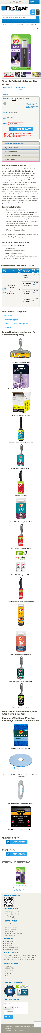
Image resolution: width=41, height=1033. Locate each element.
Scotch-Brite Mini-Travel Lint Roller (20, 888)
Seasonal (13, 25)
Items (20, 98)
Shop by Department (10, 930)
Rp (18, 957)
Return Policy (9, 1031)
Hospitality (24, 323)
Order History (8, 943)
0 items (34, 2)
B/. (16, 959)
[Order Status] (20, 2)
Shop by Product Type (11, 928)
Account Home (9, 941)
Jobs (6, 980)
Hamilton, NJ (8, 912)
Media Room (8, 976)
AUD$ (29, 955)
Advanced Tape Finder (11, 926)
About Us (7, 978)
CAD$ (10, 955)
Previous (33, 29)
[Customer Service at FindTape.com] (10, 2)
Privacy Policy (19, 1031)
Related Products (12, 151)
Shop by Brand (9, 932)
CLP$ (5, 957)
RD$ (15, 957)
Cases (27, 98)
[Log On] (13, 2)
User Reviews (10, 159)
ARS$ (24, 955)
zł (18, 959)
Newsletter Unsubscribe (11, 949)
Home (6, 25)
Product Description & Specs (15, 143)
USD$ (5, 955)
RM (5, 959)
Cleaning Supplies (11, 320)
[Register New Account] (17, 2)
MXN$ (16, 955)
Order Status (8, 945)
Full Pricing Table (13, 147)
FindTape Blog (9, 974)
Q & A (13, 155)
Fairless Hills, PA (9, 918)
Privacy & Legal (9, 970)
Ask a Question (7, 94)
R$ (33, 955)
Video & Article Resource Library (14, 934)
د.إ (21, 955)
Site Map (7, 972)
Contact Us (8, 966)
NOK (8, 959)
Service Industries (11, 323)
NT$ (34, 959)
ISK (25, 957)
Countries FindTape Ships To (13, 924)
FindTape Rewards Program (12, 947)
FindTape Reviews (10, 936)
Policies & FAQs (9, 968)
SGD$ (26, 959)
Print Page (7, 87)
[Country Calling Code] (7, 1007)
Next (38, 29)
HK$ (28, 957)
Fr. (35, 955)
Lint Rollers (8, 316)
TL (31, 959)
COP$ (9, 957)
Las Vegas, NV (9, 916)
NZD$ (12, 959)
